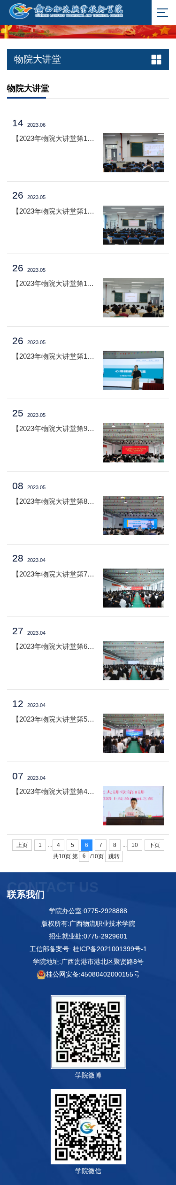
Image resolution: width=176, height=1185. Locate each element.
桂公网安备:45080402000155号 (93, 974)
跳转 (114, 856)
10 (134, 845)
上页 (22, 845)
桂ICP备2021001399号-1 (110, 949)
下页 (154, 845)
